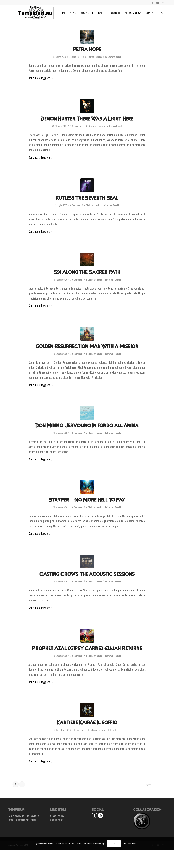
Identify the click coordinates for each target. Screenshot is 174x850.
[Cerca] (162, 12)
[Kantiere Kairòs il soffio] (87, 710)
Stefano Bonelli (114, 56)
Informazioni (130, 843)
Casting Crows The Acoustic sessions (87, 574)
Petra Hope (87, 49)
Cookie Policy (56, 820)
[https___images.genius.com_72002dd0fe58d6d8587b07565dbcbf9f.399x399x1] (87, 636)
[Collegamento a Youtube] (157, 2)
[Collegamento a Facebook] (152, 2)
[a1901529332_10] (87, 106)
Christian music (95, 56)
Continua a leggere (39, 78)
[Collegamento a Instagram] (163, 2)
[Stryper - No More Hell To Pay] (87, 487)
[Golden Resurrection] (87, 334)
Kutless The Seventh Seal (87, 198)
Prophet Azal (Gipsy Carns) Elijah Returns (87, 648)
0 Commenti (74, 56)
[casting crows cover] (87, 561)
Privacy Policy (57, 815)
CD (86, 56)
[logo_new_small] (35, 12)
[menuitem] (62, 12)
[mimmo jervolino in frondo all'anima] (87, 413)
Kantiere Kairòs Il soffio (87, 722)
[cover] (87, 37)
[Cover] (87, 185)
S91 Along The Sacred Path (87, 272)
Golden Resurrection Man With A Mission (87, 346)
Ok (114, 843)
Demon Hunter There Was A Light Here (87, 118)
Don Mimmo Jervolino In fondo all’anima (87, 425)
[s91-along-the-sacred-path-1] (87, 259)
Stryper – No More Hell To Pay (87, 499)
